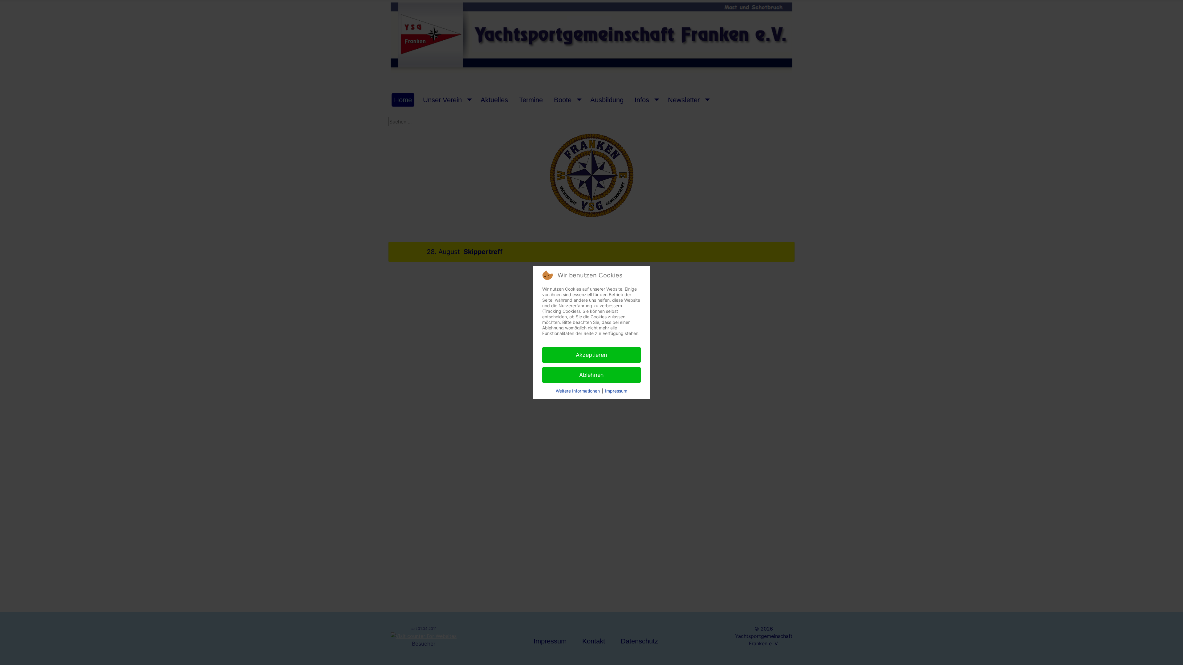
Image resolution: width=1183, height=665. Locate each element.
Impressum (616, 390)
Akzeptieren (591, 355)
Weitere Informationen (578, 390)
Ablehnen (591, 375)
